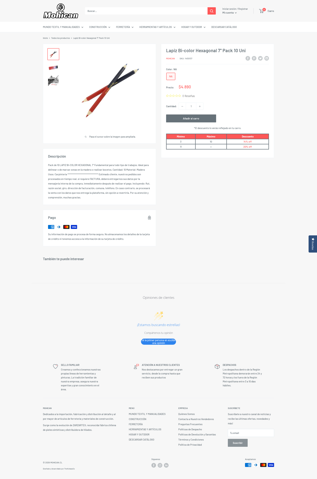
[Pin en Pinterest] (254, 57)
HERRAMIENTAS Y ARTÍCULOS (155, 26)
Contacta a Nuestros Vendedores (196, 419)
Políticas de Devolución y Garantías (197, 434)
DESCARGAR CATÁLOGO (224, 26)
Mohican (170, 58)
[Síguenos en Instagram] (160, 465)
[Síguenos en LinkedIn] (166, 465)
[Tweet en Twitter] (260, 57)
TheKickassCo (69, 469)
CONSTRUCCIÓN (98, 26)
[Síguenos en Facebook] (153, 465)
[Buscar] (212, 11)
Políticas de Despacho (190, 429)
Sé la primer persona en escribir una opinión (158, 342)
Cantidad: (171, 106)
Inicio (45, 38)
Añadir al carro (191, 118)
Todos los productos (60, 38)
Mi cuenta (228, 12)
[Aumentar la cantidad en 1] (199, 106)
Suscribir (238, 442)
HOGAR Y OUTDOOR (191, 26)
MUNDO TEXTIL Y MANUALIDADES (61, 26)
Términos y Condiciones (191, 439)
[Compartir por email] (266, 57)
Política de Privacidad (190, 444)
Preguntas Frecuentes (190, 424)
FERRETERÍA (123, 26)
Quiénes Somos (186, 413)
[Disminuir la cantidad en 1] (182, 106)
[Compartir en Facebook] (248, 57)
